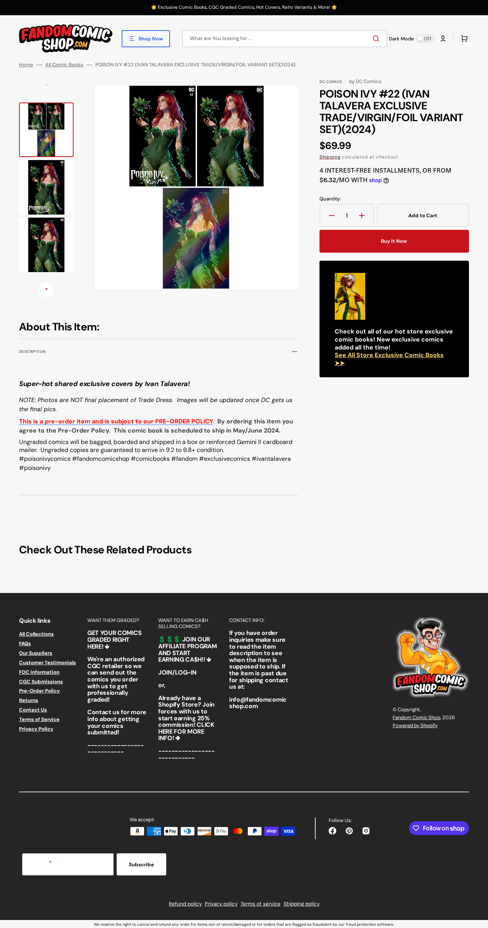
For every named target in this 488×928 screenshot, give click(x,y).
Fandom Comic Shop (416, 717)
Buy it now (394, 241)
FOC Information (39, 672)
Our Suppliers (35, 653)
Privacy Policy (36, 729)
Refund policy (185, 904)
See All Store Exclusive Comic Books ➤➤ (389, 359)
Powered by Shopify (415, 725)
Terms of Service (39, 719)
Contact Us (33, 710)
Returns (28, 700)
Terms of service (261, 904)
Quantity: (330, 199)
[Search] (377, 38)
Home (26, 65)
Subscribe (141, 864)
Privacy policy (221, 904)
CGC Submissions (41, 681)
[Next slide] (46, 289)
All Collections (36, 634)
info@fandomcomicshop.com (258, 703)
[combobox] (284, 38)
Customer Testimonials (47, 662)
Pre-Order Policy (39, 691)
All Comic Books (64, 65)
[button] (443, 38)
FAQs (25, 643)
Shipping (330, 157)
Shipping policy (301, 904)
